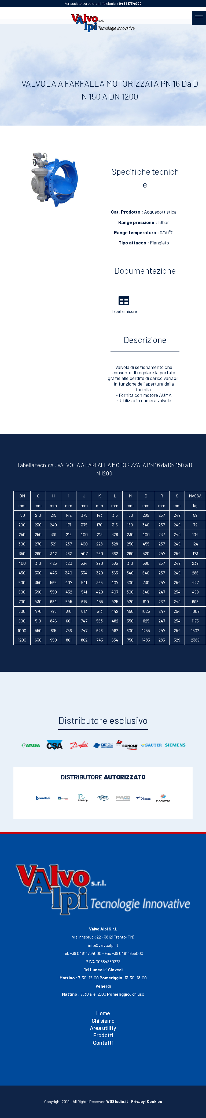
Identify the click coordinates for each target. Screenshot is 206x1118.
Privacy (138, 1101)
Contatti (103, 1042)
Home (103, 1013)
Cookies (154, 1101)
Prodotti (103, 1035)
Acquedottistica (160, 212)
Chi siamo (103, 1020)
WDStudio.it (117, 1101)
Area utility (103, 1027)
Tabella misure (124, 311)
